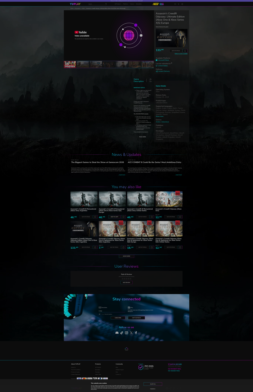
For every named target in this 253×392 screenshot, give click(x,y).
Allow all (153, 384)
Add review (126, 282)
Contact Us (118, 374)
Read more (142, 137)
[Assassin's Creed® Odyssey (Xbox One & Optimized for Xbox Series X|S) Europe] (140, 229)
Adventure (165, 122)
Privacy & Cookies (75, 372)
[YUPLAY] (75, 4)
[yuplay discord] (116, 332)
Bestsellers (97, 369)
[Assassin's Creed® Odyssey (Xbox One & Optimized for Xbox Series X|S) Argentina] (112, 229)
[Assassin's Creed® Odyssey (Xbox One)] (169, 199)
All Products (98, 367)
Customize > (153, 388)
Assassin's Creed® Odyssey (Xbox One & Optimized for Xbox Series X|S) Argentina (112, 240)
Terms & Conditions (108, 314)
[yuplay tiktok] (121, 332)
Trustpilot (140, 364)
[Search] (106, 4)
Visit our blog (136, 318)
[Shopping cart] (178, 4)
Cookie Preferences (75, 374)
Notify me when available (181, 53)
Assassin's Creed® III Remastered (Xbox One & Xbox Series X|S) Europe (111, 210)
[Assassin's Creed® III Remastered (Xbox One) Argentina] (84, 199)
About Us (73, 367)
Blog (117, 367)
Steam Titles (98, 374)
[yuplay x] (131, 332)
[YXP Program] (156, 4)
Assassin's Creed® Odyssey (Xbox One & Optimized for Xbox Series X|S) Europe (140, 240)
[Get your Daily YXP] (162, 4)
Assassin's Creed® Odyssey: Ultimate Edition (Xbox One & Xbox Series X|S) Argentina (83, 240)
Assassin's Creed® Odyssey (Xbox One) (168, 210)
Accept (107, 314)
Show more (159, 116)
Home (71, 8)
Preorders (97, 372)
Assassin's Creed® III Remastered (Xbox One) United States (140, 210)
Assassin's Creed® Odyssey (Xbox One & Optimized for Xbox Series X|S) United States (168, 240)
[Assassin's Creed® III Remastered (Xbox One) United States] (140, 199)
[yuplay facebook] (136, 332)
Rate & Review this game (162, 26)
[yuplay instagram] (126, 332)
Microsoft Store (163, 60)
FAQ (117, 372)
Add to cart (114, 217)
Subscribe (118, 318)
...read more (121, 175)
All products (77, 8)
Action (83, 8)
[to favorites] (185, 50)
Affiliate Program (120, 369)
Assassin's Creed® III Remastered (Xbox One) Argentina (83, 210)
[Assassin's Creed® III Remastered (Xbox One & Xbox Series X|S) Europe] (112, 199)
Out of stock (176, 51)
